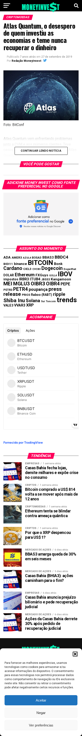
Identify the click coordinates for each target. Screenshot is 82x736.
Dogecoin (52, 268)
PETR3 (7, 289)
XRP (30, 305)
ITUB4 (35, 279)
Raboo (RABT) (41, 294)
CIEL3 (27, 269)
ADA (7, 257)
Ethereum (25, 274)
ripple (59, 294)
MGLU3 (21, 283)
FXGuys (42, 275)
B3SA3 (36, 257)
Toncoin (51, 301)
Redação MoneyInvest (26, 60)
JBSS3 (45, 279)
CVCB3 (36, 269)
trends (67, 300)
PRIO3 (26, 294)
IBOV (65, 274)
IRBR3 (24, 279)
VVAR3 (19, 305)
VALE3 (8, 305)
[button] (75, 654)
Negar (41, 713)
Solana (33, 300)
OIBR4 (53, 283)
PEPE (65, 284)
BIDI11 (8, 264)
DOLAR (8, 275)
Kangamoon (61, 279)
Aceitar (41, 700)
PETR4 (20, 289)
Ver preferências (41, 725)
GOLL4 (53, 275)
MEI (7, 284)
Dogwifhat (70, 269)
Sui (43, 301)
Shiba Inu (14, 300)
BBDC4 (61, 257)
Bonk (58, 264)
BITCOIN (40, 263)
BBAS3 (48, 257)
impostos (10, 279)
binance (20, 264)
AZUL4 (27, 257)
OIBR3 (38, 283)
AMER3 (17, 257)
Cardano (12, 268)
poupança (38, 289)
